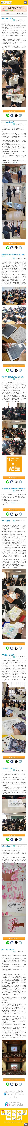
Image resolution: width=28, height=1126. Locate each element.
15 (8, 1094)
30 (19, 1094)
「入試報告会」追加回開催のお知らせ (13, 489)
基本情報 (7, 13)
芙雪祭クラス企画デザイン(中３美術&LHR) (13, 255)
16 (11, 1094)
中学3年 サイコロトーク (9, 768)
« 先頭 (10, 1091)
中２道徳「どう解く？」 (9, 655)
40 (22, 1094)
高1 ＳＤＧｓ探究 (7, 18)
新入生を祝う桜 (6, 846)
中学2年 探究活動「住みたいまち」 (13, 377)
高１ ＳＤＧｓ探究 (8, 949)
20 (16, 1094)
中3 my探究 (6, 521)
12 (19, 1091)
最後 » (16, 1097)
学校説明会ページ (15, 503)
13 (22, 1091)
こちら (15, 162)
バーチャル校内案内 (8, 122)
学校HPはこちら (20, 13)
